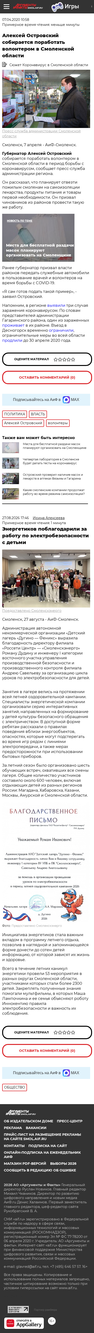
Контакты (14, 1146)
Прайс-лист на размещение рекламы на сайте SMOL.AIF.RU (42, 1136)
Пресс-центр (69, 1121)
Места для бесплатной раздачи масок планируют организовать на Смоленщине (54, 446)
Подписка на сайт (47, 1146)
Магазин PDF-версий (25, 1163)
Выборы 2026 (63, 1163)
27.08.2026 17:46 (15, 518)
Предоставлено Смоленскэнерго (31, 611)
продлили (12, 340)
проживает (13, 325)
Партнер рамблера (45, 1309)
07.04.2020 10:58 (15, 19)
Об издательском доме (28, 1121)
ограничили (61, 330)
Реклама (13, 1128)
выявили (56, 305)
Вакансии (36, 1128)
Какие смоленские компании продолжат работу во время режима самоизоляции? (54, 492)
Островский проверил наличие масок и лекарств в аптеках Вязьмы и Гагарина (53, 476)
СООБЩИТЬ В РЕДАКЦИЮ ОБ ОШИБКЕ (40, 1170)
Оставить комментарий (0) (47, 377)
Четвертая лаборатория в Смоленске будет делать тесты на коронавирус (51, 461)
